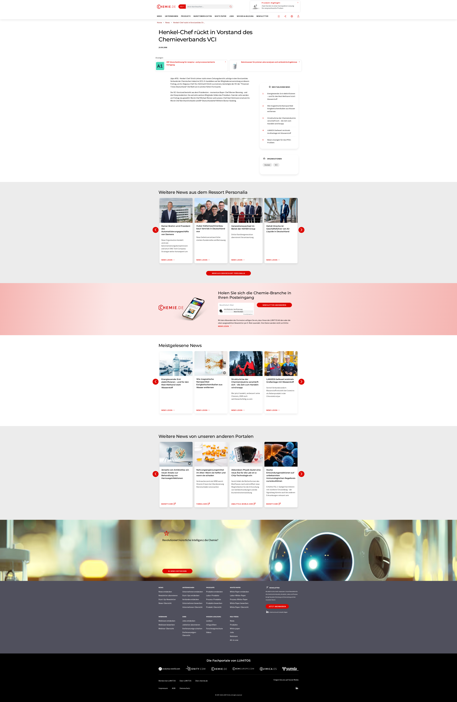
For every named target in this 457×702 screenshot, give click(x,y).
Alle (181, 6)
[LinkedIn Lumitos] (296, 688)
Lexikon (209, 621)
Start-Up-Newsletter (167, 599)
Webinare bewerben (167, 624)
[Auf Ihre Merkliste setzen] (278, 16)
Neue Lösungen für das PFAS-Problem (279, 141)
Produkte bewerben (214, 603)
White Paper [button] (220, 16)
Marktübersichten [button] (203, 16)
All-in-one (234, 640)
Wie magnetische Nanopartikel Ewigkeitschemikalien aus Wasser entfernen (281, 109)
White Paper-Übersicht (239, 607)
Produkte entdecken (214, 591)
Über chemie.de (201, 681)
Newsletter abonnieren (274, 305)
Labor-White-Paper (238, 595)
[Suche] (230, 6)
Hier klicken (238, 312)
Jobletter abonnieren (191, 624)
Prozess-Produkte (213, 599)
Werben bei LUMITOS (167, 681)
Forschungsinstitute (214, 628)
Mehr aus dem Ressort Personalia (228, 273)
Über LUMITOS (185, 681)
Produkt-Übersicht (213, 607)
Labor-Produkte (212, 595)
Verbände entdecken (190, 599)
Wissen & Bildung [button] (245, 16)
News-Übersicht (165, 603)
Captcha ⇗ (248, 314)
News (232, 621)
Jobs (232, 632)
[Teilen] (285, 16)
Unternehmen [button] (171, 16)
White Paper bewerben (239, 603)
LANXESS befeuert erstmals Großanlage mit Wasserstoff (279, 131)
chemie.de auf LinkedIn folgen (278, 612)
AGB (173, 688)
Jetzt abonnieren (277, 606)
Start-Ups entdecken (190, 595)
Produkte (234, 624)
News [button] (159, 16)
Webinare (234, 636)
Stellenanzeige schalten (192, 628)
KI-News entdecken (177, 571)
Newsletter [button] (262, 16)
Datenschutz (185, 688)
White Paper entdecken (239, 591)
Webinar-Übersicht (166, 628)
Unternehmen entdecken (192, 591)
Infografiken (211, 624)
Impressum (163, 688)
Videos (208, 632)
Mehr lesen (223, 326)
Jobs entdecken (188, 621)
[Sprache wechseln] (291, 16)
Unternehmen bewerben (192, 603)
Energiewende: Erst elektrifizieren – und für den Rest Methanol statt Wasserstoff (281, 96)
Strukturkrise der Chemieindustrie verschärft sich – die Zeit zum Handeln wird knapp (281, 121)
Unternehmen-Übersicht (192, 607)
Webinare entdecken (167, 621)
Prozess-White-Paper (239, 599)
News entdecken (165, 591)
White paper (235, 628)
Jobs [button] (231, 16)
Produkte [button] (186, 16)
